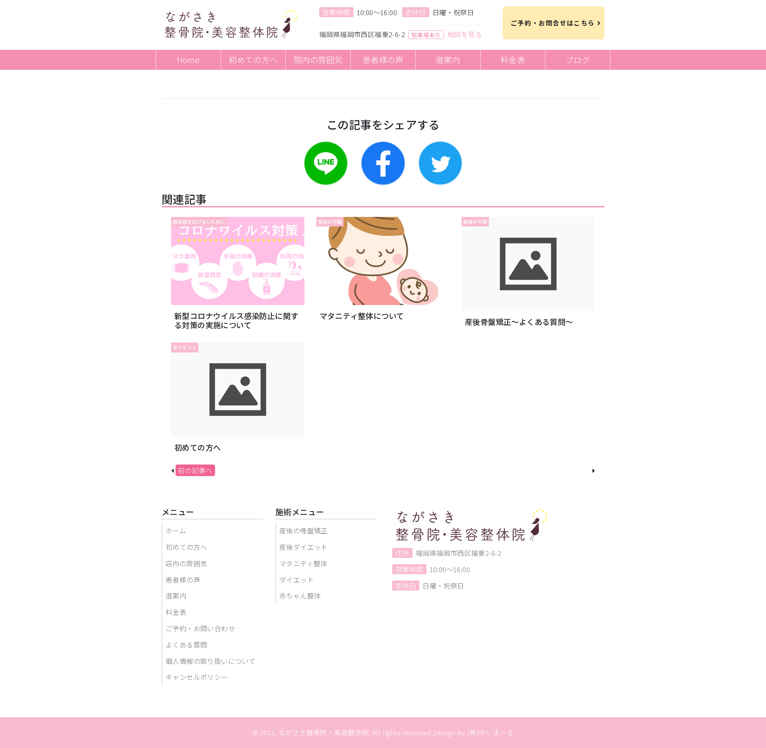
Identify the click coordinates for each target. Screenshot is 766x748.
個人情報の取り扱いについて (210, 661)
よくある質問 (186, 645)
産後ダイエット (303, 547)
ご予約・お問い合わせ (200, 628)
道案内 (176, 595)
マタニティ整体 (303, 563)
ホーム (176, 530)
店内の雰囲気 (186, 563)
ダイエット (296, 580)
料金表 (176, 612)
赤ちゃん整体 (300, 595)
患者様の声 (183, 580)
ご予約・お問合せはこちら (551, 23)
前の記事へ (195, 470)
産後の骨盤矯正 (303, 530)
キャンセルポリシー (197, 677)
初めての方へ (186, 547)
